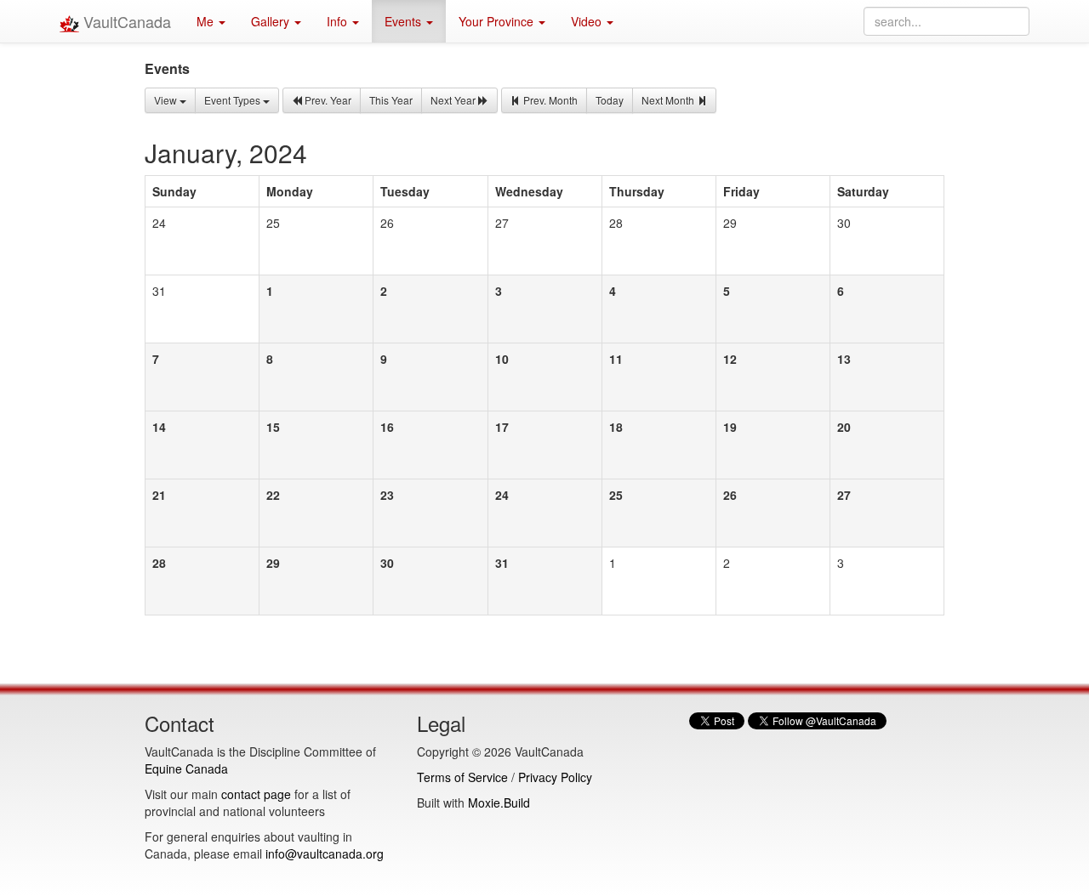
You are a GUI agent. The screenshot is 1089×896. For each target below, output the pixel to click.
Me (207, 21)
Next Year (454, 100)
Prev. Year (326, 100)
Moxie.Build (499, 802)
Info (339, 21)
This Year (391, 100)
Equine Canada (186, 768)
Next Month (669, 100)
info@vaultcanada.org (324, 853)
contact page (256, 793)
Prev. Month (549, 100)
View (167, 100)
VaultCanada (125, 21)
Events (405, 21)
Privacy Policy (555, 776)
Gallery (272, 21)
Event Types (233, 100)
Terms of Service (462, 776)
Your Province (498, 21)
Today (610, 100)
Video (588, 21)
